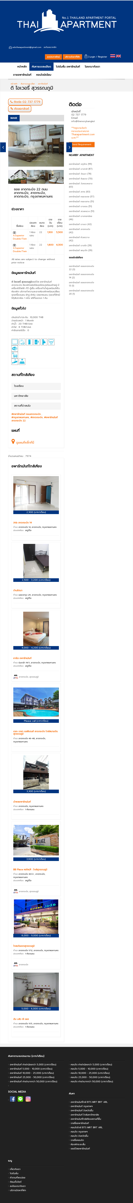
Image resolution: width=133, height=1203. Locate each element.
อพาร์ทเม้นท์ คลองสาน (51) (81, 201)
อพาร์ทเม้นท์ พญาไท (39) (80, 250)
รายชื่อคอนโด (77, 1140)
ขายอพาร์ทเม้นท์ (22, 75)
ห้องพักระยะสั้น (78, 1144)
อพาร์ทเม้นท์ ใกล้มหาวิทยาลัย (85, 1114)
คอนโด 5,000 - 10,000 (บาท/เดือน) (89, 1069)
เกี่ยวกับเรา (15, 1169)
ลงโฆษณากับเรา (18, 1186)
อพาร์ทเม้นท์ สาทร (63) (79, 191)
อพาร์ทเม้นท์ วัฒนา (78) (80, 173)
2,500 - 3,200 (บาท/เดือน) (36, 580)
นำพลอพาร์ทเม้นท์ (22, 801)
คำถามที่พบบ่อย (17, 1177)
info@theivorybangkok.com (85, 121)
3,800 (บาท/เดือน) (36, 859)
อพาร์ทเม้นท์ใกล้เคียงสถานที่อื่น (86, 1119)
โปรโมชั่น (14, 1173)
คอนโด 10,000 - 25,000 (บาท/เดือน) (90, 1073)
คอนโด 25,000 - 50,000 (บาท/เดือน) (90, 1077)
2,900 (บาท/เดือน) (36, 512)
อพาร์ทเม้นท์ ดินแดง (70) (80, 178)
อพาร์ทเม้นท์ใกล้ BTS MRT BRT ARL (89, 1102)
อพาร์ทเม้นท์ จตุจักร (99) (80, 164)
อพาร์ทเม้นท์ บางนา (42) (80, 224)
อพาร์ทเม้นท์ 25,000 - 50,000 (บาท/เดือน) (32, 1077)
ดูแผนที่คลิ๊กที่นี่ (24, 442)
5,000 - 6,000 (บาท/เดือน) (36, 1008)
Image (14, 118)
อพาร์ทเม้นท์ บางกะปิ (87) (80, 168)
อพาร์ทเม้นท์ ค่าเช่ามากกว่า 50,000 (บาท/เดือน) (33, 1081)
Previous (3, 147)
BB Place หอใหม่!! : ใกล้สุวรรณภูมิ (30, 869)
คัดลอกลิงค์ (21, 108)
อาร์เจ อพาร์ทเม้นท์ (22, 658)
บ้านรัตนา (17, 590)
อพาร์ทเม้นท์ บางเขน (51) (80, 206)
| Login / (92, 56)
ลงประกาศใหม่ (53, 56)
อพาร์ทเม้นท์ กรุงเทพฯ (82, 1106)
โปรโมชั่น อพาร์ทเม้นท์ (68, 67)
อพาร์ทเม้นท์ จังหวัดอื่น (82, 1110)
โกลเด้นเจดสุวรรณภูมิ (24, 946)
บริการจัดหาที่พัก (72, 56)
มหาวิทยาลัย (21, 396)
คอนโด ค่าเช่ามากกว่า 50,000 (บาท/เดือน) (92, 1081)
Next (69, 147)
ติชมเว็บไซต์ (15, 1182)
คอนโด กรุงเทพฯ (79, 1131)
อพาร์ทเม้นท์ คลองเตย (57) (81, 196)
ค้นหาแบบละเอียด (41, 67)
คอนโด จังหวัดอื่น (79, 1136)
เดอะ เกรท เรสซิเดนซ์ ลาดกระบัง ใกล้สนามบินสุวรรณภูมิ (35, 733)
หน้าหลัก (21, 67)
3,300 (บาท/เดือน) (36, 791)
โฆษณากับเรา (92, 67)
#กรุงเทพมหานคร (20, 417)
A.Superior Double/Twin (20, 237)
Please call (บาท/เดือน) (36, 721)
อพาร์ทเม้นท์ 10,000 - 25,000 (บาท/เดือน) (32, 1073)
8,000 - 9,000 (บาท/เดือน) (36, 935)
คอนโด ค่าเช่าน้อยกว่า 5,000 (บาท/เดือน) (91, 1064)
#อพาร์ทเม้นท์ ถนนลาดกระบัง (27, 414)
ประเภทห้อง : (22, 530)
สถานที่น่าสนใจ (22, 406)
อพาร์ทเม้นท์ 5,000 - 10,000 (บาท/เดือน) (31, 1069)
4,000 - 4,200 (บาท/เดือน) (36, 647)
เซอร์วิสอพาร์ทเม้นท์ (80, 1148)
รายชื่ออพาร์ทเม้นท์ (80, 1123)
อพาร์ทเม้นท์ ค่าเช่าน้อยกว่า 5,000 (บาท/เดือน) (33, 1064)
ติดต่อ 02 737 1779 (27, 102)
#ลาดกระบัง (36, 417)
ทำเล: (35, 527)
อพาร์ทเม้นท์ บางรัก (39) (80, 245)
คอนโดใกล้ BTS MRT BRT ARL (87, 1127)
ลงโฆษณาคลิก (50, 47)
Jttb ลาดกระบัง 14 (22, 522)
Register (102, 56)
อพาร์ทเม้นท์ (42, 83)
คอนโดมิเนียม (43, 75)
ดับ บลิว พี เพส (21, 1019)
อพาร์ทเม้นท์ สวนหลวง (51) (81, 211)
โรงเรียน (19, 386)
